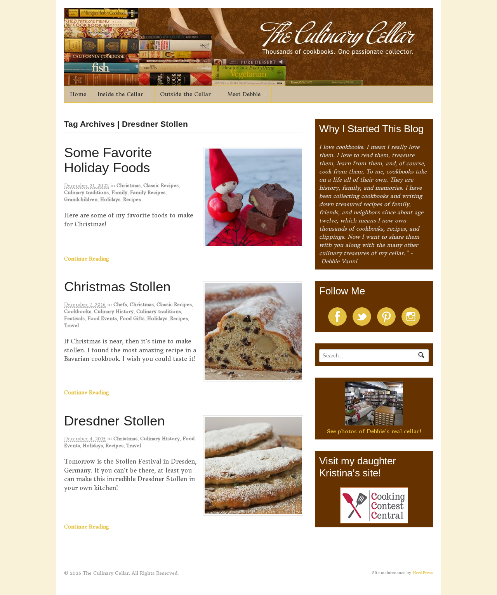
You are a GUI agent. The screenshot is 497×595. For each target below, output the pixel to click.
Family (119, 192)
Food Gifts (132, 318)
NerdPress (422, 572)
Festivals (74, 318)
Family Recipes (147, 192)
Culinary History (114, 311)
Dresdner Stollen (114, 420)
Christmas (128, 185)
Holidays (110, 199)
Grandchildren (80, 199)
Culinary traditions (86, 192)
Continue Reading (86, 259)
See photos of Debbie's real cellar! (374, 431)
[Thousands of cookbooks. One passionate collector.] (248, 81)
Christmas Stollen (117, 286)
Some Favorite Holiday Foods (108, 160)
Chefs (120, 304)
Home (78, 94)
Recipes (132, 199)
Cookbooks (77, 311)
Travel (71, 325)
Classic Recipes (161, 185)
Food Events (102, 318)
